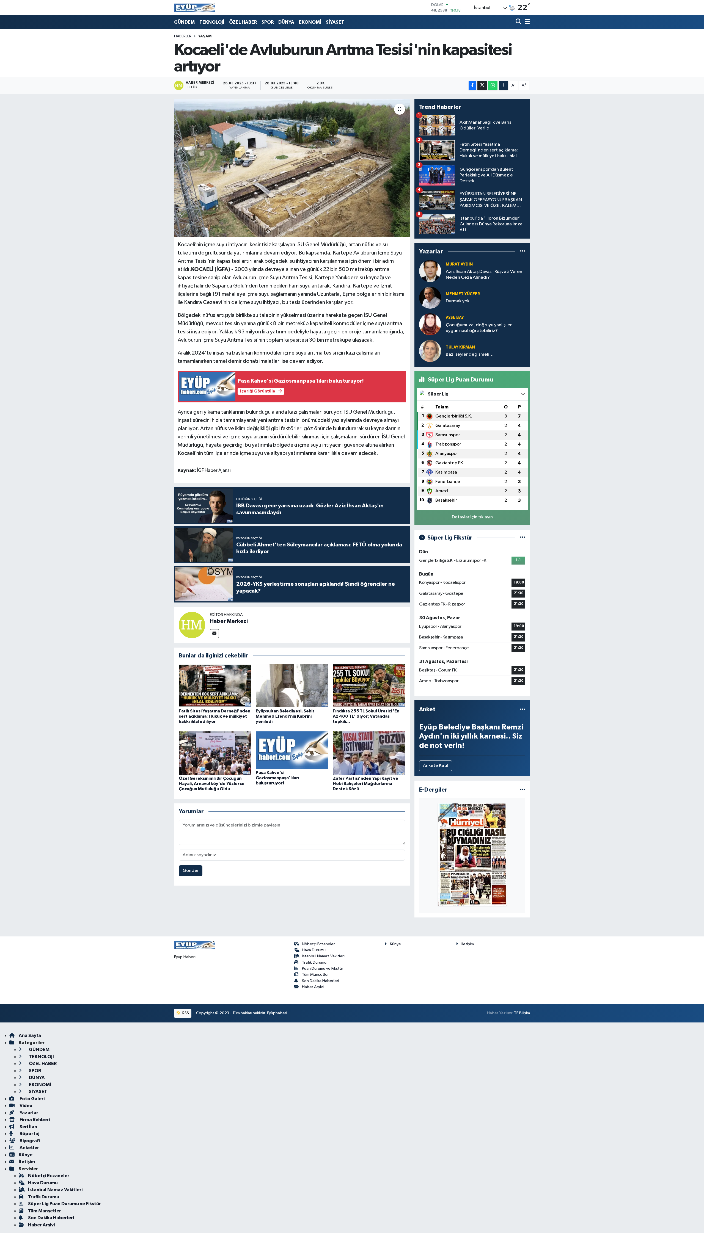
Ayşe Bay (455, 318)
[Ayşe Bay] (430, 324)
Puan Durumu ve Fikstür (322, 968)
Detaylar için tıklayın (472, 517)
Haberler (182, 36)
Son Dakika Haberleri (320, 981)
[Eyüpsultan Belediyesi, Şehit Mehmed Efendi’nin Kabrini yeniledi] (292, 685)
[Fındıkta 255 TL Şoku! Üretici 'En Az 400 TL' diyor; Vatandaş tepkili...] (369, 685)
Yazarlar (28, 1112)
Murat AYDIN (459, 264)
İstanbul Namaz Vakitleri (323, 956)
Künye (395, 944)
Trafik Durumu (314, 962)
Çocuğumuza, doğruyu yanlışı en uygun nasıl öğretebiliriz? (479, 328)
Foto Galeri (32, 1098)
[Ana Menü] (526, 22)
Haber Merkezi (229, 621)
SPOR (268, 22)
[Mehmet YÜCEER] (430, 297)
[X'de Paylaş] (482, 85)
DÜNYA (286, 22)
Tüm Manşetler (315, 974)
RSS (185, 1013)
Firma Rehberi (34, 1119)
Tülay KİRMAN (460, 347)
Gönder (191, 870)
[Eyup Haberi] (194, 7)
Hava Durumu (314, 950)
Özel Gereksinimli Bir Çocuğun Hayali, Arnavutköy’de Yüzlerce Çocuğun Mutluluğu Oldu (211, 783)
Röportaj (29, 1133)
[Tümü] (522, 251)
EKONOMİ (310, 22)
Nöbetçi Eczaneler (318, 944)
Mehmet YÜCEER (463, 294)
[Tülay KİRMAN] (430, 351)
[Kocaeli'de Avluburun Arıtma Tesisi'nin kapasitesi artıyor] (292, 168)
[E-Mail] (214, 633)
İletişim (467, 944)
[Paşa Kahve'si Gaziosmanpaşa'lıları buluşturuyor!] (292, 750)
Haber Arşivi (313, 987)
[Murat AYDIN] (430, 271)
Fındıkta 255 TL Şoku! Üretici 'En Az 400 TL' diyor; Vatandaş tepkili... (366, 716)
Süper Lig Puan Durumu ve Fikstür (64, 1203)
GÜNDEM (184, 22)
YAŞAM (204, 36)
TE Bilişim (522, 1013)
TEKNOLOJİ (211, 22)
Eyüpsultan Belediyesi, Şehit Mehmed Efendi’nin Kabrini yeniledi (285, 716)
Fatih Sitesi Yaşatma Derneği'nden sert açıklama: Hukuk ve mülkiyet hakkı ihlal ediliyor (214, 716)
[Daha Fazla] (503, 85)
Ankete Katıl (435, 765)
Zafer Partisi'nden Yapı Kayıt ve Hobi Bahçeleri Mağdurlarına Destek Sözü (365, 783)
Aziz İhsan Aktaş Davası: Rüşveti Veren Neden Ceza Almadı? (484, 274)
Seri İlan (28, 1126)
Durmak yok (457, 301)
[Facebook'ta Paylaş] (472, 85)
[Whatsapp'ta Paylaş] (492, 85)
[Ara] (519, 22)
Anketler (29, 1147)
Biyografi (29, 1140)
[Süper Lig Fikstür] (522, 537)
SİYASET (335, 22)
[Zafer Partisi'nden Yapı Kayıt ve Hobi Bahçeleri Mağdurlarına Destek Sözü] (369, 753)
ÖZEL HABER (243, 22)
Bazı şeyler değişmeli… (470, 354)
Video (25, 1105)
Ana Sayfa (30, 1035)
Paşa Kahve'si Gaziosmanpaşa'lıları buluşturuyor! (277, 777)
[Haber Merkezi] (192, 625)
